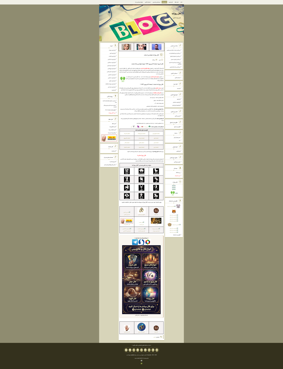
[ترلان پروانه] (141, 47)
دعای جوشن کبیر (177, 137)
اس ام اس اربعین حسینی (175, 59)
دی (136, 127)
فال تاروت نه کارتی (112, 75)
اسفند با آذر (127, 143)
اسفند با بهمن (141, 147)
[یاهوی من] (156, 350)
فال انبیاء (178, 88)
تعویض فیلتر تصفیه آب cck (110, 110)
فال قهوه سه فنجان (176, 102)
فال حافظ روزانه (113, 127)
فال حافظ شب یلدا (112, 130)
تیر (140, 127)
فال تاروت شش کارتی (111, 72)
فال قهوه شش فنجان (176, 105)
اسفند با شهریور (127, 138)
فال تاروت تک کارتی (112, 59)
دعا (179, 140)
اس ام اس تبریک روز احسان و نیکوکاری (175, 63)
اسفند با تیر (156, 138)
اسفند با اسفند (127, 147)
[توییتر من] (137, 350)
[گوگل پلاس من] (133, 350)
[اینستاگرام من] (145, 350)
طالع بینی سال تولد (176, 235)
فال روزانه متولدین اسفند (151, 54)
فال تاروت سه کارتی (112, 62)
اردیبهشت (146, 127)
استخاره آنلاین (148, 2)
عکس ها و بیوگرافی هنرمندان (110, 165)
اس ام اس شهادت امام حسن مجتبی (173, 50)
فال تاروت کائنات (141, 231)
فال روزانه (164, 2)
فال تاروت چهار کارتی (111, 65)
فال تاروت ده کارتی (112, 78)
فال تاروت (171, 2)
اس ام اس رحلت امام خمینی (175, 67)
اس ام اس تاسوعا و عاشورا (175, 56)
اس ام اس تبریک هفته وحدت (174, 53)
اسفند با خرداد (127, 133)
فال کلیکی (178, 151)
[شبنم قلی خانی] (126, 47)
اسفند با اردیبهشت (141, 133)
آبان (132, 127)
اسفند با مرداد (141, 138)
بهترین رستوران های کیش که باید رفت (110, 101)
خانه (181, 2)
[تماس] (141, 350)
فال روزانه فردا (113, 162)
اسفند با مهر (156, 143)
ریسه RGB (178, 173)
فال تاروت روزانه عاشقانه (111, 84)
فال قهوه (178, 99)
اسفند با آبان (141, 143)
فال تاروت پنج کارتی (112, 68)
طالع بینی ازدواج (177, 127)
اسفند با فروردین (156, 133)
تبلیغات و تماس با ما (139, 2)
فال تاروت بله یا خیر (112, 87)
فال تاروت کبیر (113, 53)
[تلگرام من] (153, 350)
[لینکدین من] (126, 350)
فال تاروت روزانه (156, 231)
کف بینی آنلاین (127, 214)
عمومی (154, 337)
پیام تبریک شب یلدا (112, 133)
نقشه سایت (137, 358)
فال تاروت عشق (112, 81)
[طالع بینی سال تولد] (174, 220)
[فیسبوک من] (149, 350)
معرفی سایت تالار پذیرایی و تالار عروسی (110, 106)
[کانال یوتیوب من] (130, 350)
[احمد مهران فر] (156, 47)
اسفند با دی (156, 147)
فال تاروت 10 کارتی (127, 231)
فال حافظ (176, 2)
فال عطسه (142, 225)
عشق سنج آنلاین (177, 162)
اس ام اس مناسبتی (156, 2)
